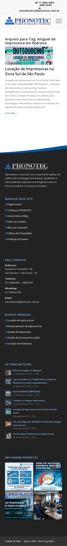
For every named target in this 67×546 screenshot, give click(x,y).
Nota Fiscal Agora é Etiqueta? (27, 370)
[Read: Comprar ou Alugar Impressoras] (8, 402)
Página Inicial (14, 204)
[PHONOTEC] (28, 21)
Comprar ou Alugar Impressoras (29, 400)
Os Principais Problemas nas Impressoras (33, 434)
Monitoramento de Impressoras (24, 326)
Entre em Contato (16, 221)
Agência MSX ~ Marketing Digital (39, 541)
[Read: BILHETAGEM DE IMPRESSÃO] (8, 393)
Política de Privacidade (19, 233)
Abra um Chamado (17, 227)
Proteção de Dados (17, 239)
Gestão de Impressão (19, 331)
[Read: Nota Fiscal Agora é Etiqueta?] (8, 372)
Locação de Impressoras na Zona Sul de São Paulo (29, 71)
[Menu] (57, 21)
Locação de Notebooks (19, 343)
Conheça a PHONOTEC (19, 210)
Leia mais (10, 113)
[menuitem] (57, 21)
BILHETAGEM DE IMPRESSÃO (26, 391)
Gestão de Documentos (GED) (23, 337)
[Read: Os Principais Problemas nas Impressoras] (8, 436)
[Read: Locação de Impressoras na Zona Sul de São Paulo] (8, 411)
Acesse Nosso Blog (17, 216)
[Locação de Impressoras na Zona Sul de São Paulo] (29, 55)
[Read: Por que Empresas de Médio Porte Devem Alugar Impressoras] (8, 424)
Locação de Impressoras (20, 320)
